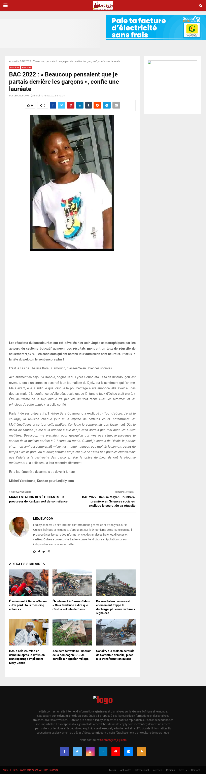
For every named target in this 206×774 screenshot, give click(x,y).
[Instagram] (90, 751)
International (142, 770)
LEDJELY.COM (21, 95)
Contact (195, 770)
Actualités (14, 67)
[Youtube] (115, 751)
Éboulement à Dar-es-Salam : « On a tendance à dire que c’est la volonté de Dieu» (72, 605)
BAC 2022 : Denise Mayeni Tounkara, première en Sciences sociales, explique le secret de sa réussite (109, 501)
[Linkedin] (103, 751)
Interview (157, 770)
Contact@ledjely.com (113, 740)
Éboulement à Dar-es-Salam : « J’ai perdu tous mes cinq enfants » (28, 605)
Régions (170, 770)
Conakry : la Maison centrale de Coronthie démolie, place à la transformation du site (115, 655)
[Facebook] (64, 751)
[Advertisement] (72, 298)
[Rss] (141, 751)
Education (26, 67)
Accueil (13, 61)
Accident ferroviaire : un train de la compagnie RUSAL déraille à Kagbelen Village (72, 655)
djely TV (183, 770)
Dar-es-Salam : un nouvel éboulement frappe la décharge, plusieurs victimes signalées (115, 607)
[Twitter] (77, 751)
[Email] (128, 751)
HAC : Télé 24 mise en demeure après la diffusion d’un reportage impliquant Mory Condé (27, 657)
